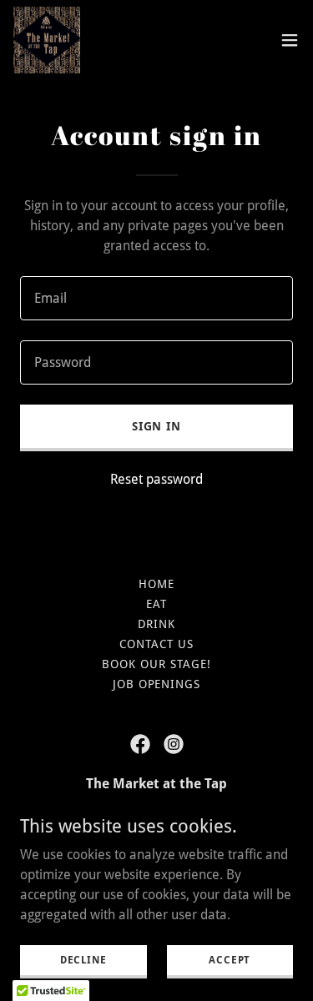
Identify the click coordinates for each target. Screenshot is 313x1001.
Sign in (157, 426)
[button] (289, 40)
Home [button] (156, 584)
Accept (229, 959)
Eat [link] (156, 604)
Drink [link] (157, 624)
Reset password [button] (156, 479)
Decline (83, 959)
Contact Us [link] (156, 644)
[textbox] (156, 298)
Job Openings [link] (157, 684)
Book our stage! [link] (156, 664)
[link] (46, 40)
